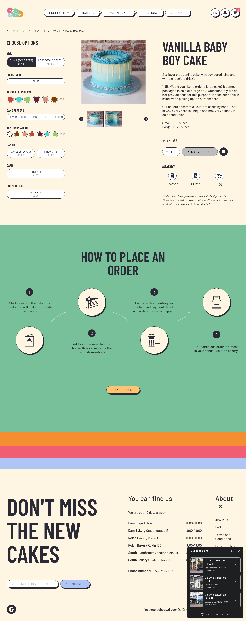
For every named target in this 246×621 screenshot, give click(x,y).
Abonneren (75, 584)
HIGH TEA (88, 13)
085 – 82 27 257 (162, 571)
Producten (36, 31)
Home (16, 31)
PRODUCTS (57, 13)
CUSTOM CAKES (118, 13)
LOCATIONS (150, 13)
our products (123, 390)
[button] (81, 119)
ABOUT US (177, 13)
